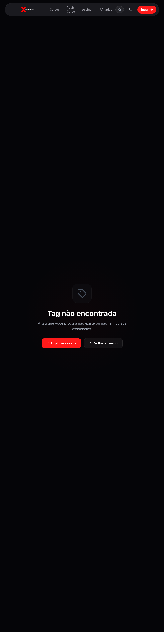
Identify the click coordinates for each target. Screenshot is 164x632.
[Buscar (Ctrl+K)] (119, 9)
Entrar (145, 9)
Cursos (55, 9)
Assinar (87, 9)
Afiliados (106, 9)
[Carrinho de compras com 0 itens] (130, 9)
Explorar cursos (63, 343)
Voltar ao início (106, 343)
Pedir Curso (71, 9)
